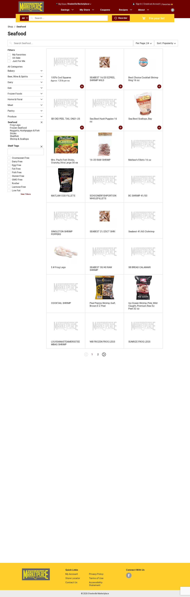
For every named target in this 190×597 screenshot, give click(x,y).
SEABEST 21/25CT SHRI (102, 231)
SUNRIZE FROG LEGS (139, 341)
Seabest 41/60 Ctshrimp (141, 231)
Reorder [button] (122, 18)
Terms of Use (96, 578)
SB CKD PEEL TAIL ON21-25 (65, 118)
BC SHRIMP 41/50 (137, 195)
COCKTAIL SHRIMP (61, 303)
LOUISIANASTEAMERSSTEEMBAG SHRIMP (65, 343)
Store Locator (72, 578)
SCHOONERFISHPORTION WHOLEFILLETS (103, 197)
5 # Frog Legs (58, 267)
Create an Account (152, 4)
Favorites (166, 4)
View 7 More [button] (26, 194)
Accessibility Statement (95, 584)
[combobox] (24, 18)
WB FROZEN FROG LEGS (102, 341)
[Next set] (104, 354)
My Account (71, 574)
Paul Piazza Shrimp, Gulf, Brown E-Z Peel (102, 304)
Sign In (139, 4)
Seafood (21, 26)
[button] (79, 4)
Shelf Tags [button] (13, 145)
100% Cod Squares (61, 77)
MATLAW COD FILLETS (63, 195)
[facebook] (172, 10)
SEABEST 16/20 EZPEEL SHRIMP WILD (102, 79)
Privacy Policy (96, 574)
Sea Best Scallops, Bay (140, 118)
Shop (10, 26)
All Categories (15, 66)
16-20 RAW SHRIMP (100, 159)
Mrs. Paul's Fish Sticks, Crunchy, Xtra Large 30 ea (64, 161)
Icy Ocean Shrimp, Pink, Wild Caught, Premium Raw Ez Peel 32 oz (142, 306)
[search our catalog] (32, 18)
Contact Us (71, 582)
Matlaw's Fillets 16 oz (139, 159)
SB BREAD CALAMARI (139, 267)
